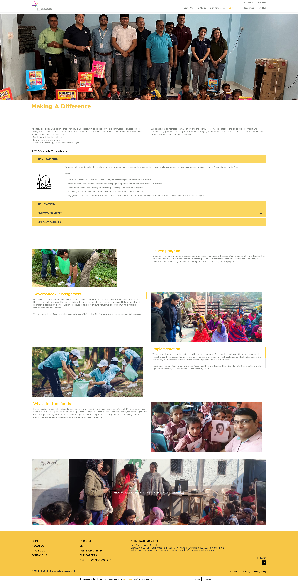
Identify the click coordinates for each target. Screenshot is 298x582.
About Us (188, 8)
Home (35, 541)
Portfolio (201, 8)
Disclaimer (232, 572)
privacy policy (128, 579)
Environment (48, 158)
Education (46, 204)
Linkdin (264, 562)
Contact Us (248, 3)
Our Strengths (217, 8)
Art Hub (262, 8)
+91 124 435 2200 (143, 550)
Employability (49, 222)
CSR (231, 8)
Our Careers (261, 3)
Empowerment (49, 213)
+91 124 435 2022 (168, 550)
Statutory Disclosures (95, 560)
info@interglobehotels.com (200, 550)
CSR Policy (245, 572)
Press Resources (245, 8)
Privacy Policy (259, 572)
